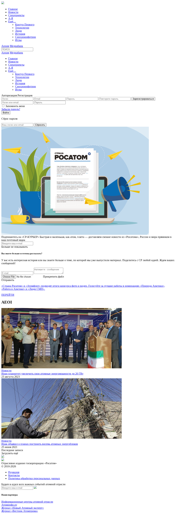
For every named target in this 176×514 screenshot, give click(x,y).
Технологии (22, 27)
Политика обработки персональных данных (34, 478)
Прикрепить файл (53, 276)
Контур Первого (24, 24)
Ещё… (12, 21)
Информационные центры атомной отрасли (27, 501)
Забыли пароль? (10, 109)
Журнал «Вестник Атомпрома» (19, 511)
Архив (5, 45)
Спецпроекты (16, 15)
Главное (13, 9)
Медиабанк (16, 45)
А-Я (10, 18)
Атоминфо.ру (9, 504)
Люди (18, 30)
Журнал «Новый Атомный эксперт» (22, 507)
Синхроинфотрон (25, 37)
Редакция (13, 472)
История (20, 33)
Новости (13, 12)
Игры (18, 40)
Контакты (14, 475)
